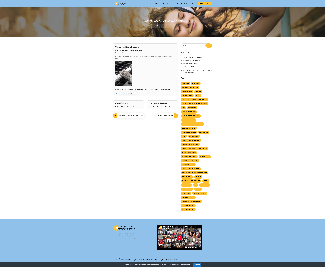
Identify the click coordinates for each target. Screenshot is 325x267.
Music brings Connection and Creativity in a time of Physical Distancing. (196, 71)
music (198, 95)
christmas (185, 83)
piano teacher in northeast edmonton (194, 172)
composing (195, 83)
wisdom (157, 89)
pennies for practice (189, 132)
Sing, (141, 89)
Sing (195, 185)
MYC (183, 107)
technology (186, 193)
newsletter (192, 107)
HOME (157, 3)
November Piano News (121, 103)
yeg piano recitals (188, 209)
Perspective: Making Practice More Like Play (130, 115)
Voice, (145, 89)
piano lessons (194, 136)
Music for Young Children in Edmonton (194, 103)
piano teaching (187, 177)
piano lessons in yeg (189, 152)
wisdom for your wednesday (191, 201)
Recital (206, 181)
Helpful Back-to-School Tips (158, 103)
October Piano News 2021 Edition (193, 57)
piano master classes (189, 156)
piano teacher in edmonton (190, 168)
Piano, (138, 89)
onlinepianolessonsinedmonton (192, 124)
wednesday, (151, 89)
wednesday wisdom (188, 197)
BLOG (194, 3)
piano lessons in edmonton (191, 140)
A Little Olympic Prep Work (165, 115)
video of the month (200, 193)
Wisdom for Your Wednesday (125, 89)
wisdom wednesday (188, 205)
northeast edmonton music (191, 116)
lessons (198, 91)
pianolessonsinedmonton (190, 144)
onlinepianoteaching (189, 128)
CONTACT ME (204, 3)
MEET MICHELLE (168, 3)
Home (153, 26)
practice (198, 177)
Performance (203, 132)
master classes (187, 95)
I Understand (197, 264)
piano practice (204, 156)
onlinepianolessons (188, 120)
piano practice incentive (190, 160)
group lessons (187, 91)
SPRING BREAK (205, 185)
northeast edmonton (189, 112)
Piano (184, 136)
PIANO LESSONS (182, 3)
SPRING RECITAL (186, 189)
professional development (191, 181)
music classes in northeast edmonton (194, 99)
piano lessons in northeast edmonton (194, 148)
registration (186, 185)
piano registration (188, 164)
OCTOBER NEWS (188, 67)
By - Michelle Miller (122, 50)
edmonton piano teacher (190, 87)
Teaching (198, 189)
